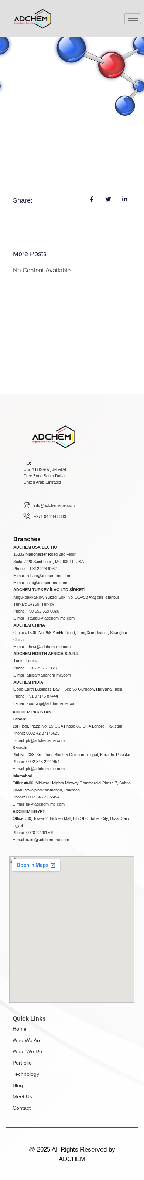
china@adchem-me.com (49, 646)
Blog (18, 1085)
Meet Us (22, 1096)
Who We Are (27, 1040)
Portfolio (22, 1063)
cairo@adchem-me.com (47, 839)
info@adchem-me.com (47, 582)
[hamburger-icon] (132, 18)
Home (20, 1029)
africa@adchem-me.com (49, 675)
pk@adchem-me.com (45, 740)
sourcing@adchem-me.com (51, 703)
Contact (22, 1108)
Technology (26, 1074)
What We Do (27, 1051)
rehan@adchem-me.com (49, 575)
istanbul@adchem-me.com (51, 618)
